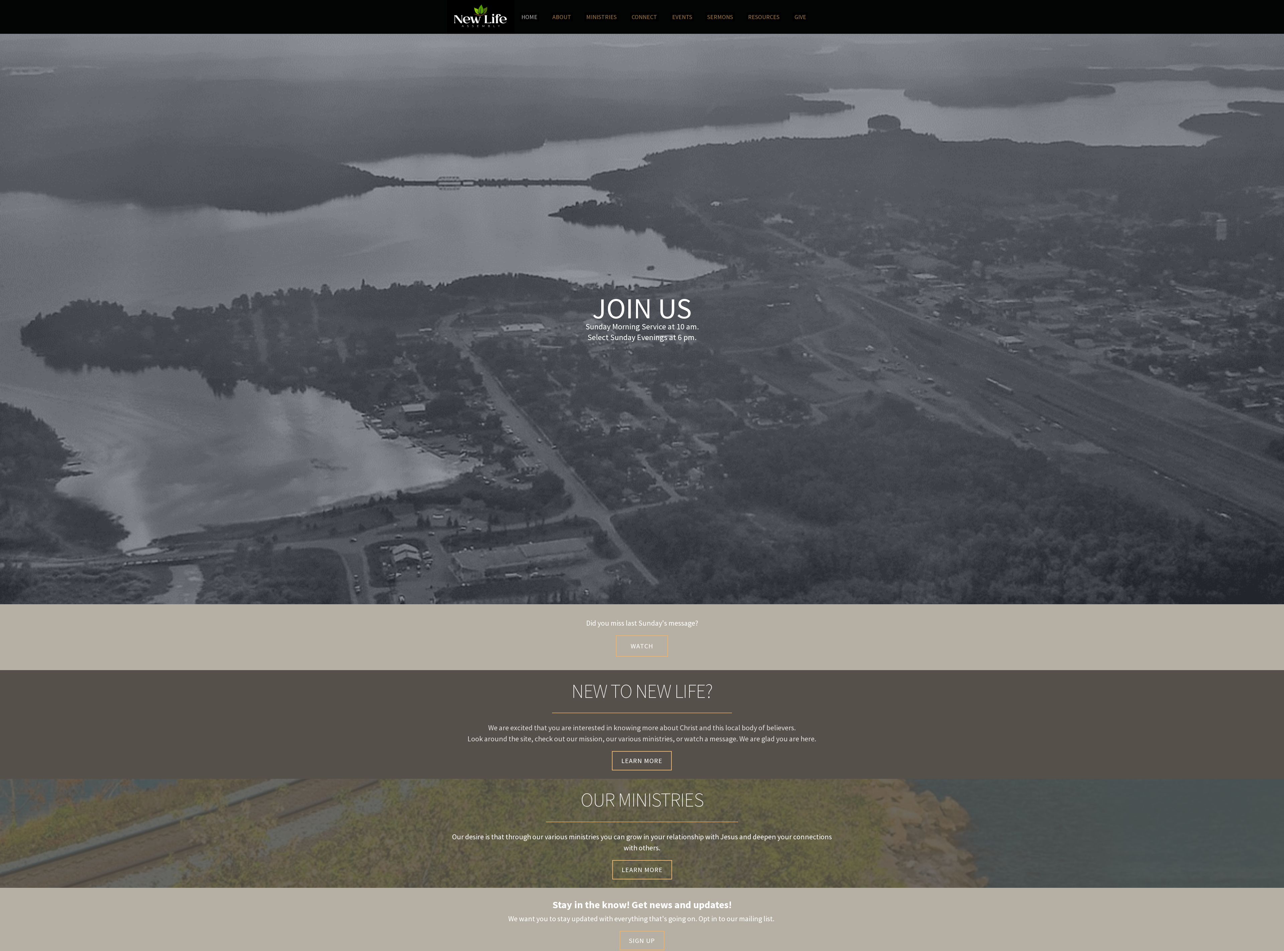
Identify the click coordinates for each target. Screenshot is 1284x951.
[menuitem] (529, 16)
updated (584, 918)
